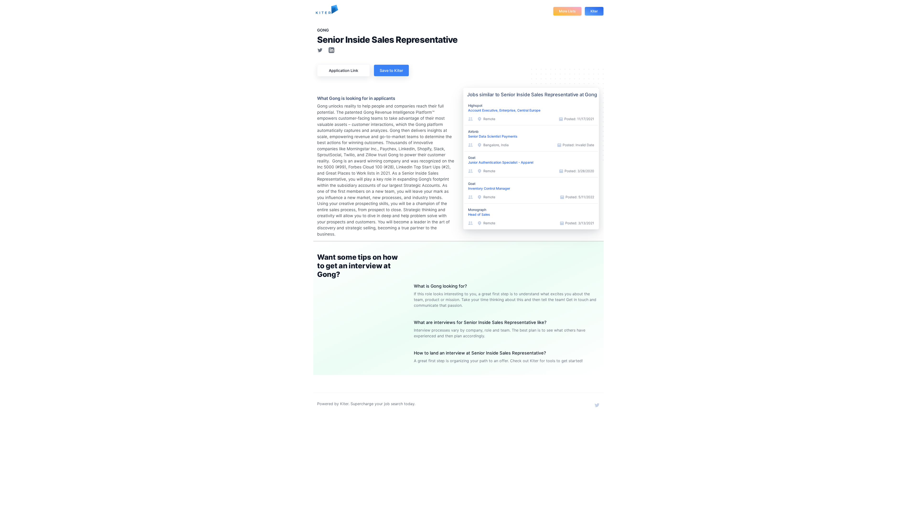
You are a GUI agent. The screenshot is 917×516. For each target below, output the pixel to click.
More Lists (567, 11)
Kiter (594, 11)
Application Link (343, 70)
